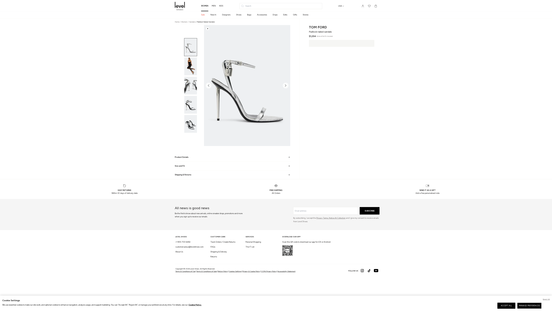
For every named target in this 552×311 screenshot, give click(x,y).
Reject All (546, 299)
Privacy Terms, (322, 218)
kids (221, 6)
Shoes (238, 15)
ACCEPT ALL (506, 306)
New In (213, 15)
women (204, 6)
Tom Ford (318, 27)
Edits (285, 15)
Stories (305, 15)
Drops (275, 15)
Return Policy (223, 271)
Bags (249, 15)
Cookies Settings (235, 271)
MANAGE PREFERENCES (529, 306)
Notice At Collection (337, 218)
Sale (203, 15)
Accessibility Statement (286, 271)
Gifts (295, 15)
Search (248, 6)
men (214, 6)
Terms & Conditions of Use (185, 271)
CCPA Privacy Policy (269, 271)
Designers (226, 15)
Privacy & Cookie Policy (251, 271)
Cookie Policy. (195, 305)
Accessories (262, 15)
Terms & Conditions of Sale (206, 271)
